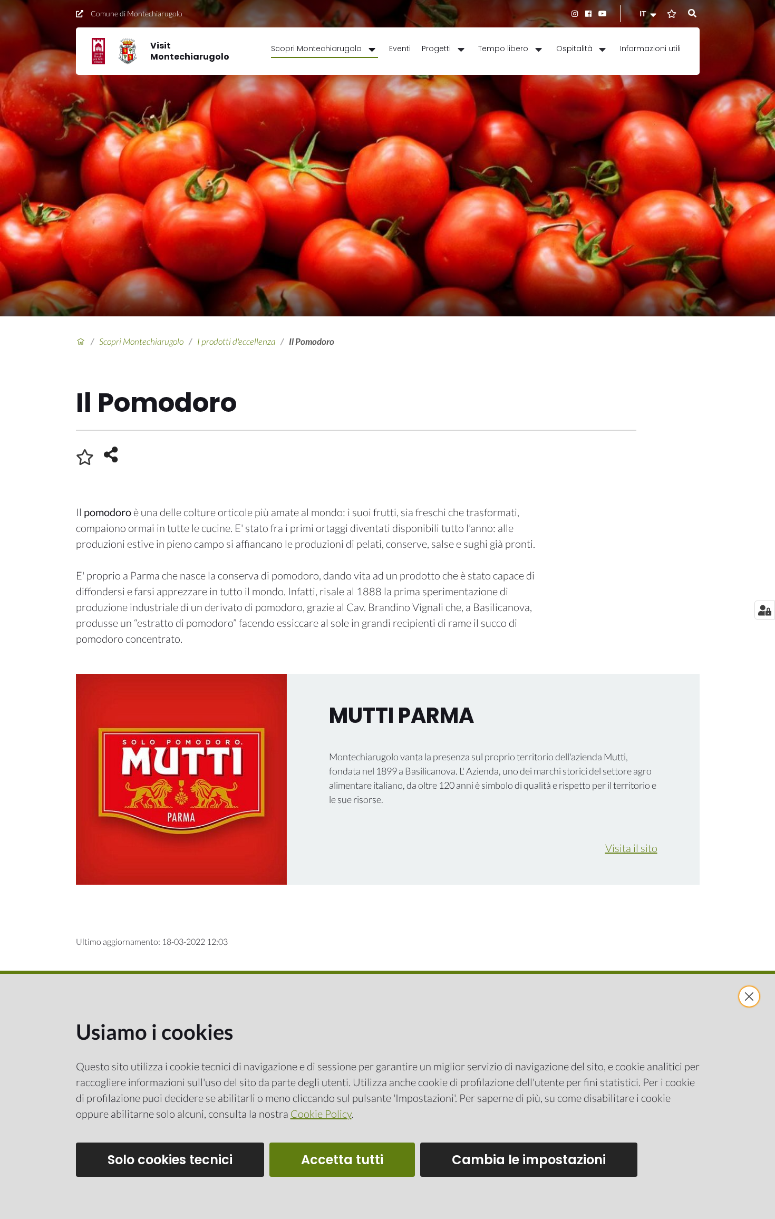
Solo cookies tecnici (170, 1159)
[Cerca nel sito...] (692, 13)
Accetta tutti (342, 1159)
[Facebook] (589, 13)
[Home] (80, 341)
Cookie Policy (321, 1113)
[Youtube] (602, 13)
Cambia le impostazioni (529, 1159)
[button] (649, 13)
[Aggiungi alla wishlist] (85, 457)
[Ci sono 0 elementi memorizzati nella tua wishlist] (671, 13)
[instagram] (574, 13)
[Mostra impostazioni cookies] (764, 610)
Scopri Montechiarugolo (141, 341)
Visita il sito (631, 847)
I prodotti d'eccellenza (236, 341)
